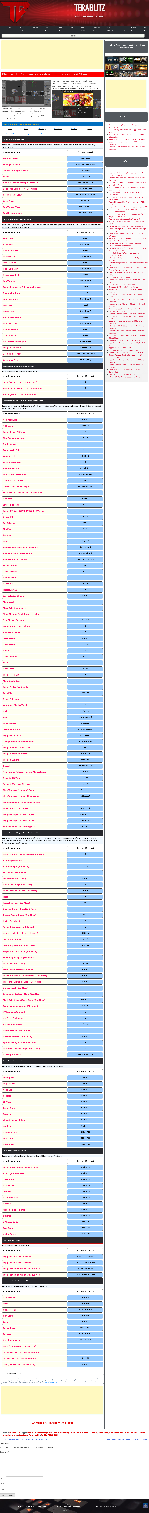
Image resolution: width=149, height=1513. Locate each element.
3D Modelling (64, 1433)
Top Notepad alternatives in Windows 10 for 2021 (128, 219)
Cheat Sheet (133, 1433)
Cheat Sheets (82, 29)
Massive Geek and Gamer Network (88, 16)
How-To (72, 29)
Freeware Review (96, 29)
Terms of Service (29, 1506)
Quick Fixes (133, 29)
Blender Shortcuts (116, 1433)
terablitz (89, 7)
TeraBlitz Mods (35, 29)
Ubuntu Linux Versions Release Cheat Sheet (126, 340)
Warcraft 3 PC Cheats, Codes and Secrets (125, 377)
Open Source (23, 1435)
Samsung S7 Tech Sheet (118, 311)
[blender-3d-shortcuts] (26, 106)
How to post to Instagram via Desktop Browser (127, 226)
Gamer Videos (47, 29)
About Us (20, 1506)
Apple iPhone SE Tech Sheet (120, 348)
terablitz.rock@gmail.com (51, 1382)
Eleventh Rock (114, 1506)
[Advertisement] (52, 54)
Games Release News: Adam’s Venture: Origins (127, 309)
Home (9, 28)
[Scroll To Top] (145, 1502)
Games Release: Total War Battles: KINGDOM (126, 353)
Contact (45, 1506)
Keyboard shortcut (8, 1435)
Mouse (10, 129)
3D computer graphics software (48, 1433)
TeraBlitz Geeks (21, 29)
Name (3, 1478)
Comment (4, 1452)
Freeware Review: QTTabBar (120, 277)
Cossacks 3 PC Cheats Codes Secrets (123, 287)
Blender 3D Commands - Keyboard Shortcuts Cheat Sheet (45, 74)
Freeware (142, 1433)
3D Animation (31, 1433)
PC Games (122, 29)
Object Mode (58, 129)
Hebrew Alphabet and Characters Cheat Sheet (127, 139)
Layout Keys (26, 134)
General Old (10, 134)
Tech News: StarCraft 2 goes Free (122, 285)
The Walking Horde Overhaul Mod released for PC (128, 207)
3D (10, 1433)
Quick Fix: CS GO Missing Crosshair (122, 374)
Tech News (60, 29)
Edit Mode (74, 129)
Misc (42, 134)
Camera (26, 129)
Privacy (39, 1506)
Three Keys (42, 129)
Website (3, 1489)
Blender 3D (79, 1433)
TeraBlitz (44, 1435)
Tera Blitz (37, 1435)
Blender (72, 1433)
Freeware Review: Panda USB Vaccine (123, 350)
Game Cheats (110, 29)
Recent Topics (16, 1433)
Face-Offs (145, 29)
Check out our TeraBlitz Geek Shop (52, 1422)
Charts (126, 1433)
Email (2, 1484)
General (90, 129)
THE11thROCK (53, 1435)
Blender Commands (90, 1433)
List (17, 1435)
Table (31, 1435)
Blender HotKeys (104, 1433)
